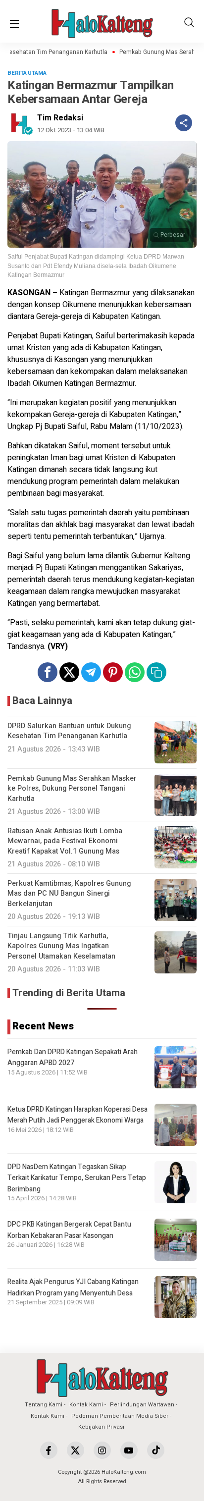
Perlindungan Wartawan (142, 1404)
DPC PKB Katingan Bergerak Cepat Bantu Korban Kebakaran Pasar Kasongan (69, 1229)
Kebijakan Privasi (101, 1427)
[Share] (183, 122)
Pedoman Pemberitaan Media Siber (119, 1416)
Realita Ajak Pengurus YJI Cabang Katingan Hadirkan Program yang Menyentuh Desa (73, 1287)
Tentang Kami (43, 1404)
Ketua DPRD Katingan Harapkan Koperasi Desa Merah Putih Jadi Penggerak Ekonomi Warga (77, 1115)
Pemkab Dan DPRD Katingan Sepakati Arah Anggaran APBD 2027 (72, 1057)
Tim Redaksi (60, 118)
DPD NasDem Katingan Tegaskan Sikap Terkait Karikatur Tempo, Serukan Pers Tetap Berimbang (76, 1178)
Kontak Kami (86, 1404)
